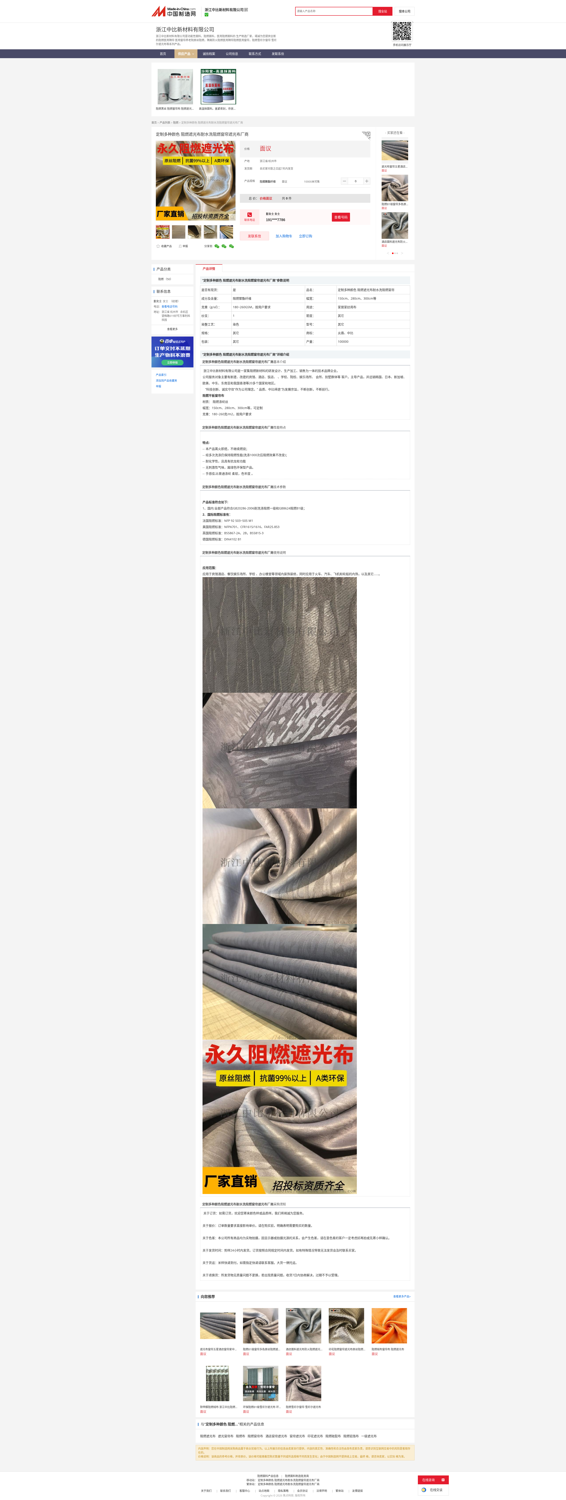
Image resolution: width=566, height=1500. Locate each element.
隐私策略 (283, 1491)
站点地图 (264, 1491)
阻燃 (175, 122)
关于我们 (206, 1491)
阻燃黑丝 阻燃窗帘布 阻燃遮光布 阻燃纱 (179, 109)
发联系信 (254, 236)
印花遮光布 (315, 1436)
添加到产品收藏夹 (166, 381)
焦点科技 (288, 1495)
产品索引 (161, 375)
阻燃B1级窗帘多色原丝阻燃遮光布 (402, 204)
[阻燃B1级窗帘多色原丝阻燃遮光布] (395, 188)
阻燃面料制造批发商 (297, 1476)
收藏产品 (166, 246)
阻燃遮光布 (208, 1436)
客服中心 (244, 1491)
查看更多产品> (402, 1296)
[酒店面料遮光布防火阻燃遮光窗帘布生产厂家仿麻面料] (395, 225)
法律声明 (321, 1491)
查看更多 (172, 329)
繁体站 (340, 1491)
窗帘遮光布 (297, 1436)
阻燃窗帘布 (255, 1436)
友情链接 (357, 1491)
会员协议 (302, 1491)
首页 (154, 122)
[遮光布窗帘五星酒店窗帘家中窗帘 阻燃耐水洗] (395, 150)
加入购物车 (284, 236)
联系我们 (225, 1491)
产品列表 (165, 122)
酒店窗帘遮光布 (276, 1436)
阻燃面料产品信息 (268, 1476)
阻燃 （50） (165, 279)
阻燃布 (240, 1436)
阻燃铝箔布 (351, 1436)
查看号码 (341, 217)
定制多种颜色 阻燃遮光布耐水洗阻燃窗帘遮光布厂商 (288, 1480)
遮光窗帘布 (225, 1436)
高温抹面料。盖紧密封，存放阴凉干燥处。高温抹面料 (231, 109)
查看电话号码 (170, 306)
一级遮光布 (369, 1436)
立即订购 (305, 236)
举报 (185, 246)
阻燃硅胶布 (333, 1436)
